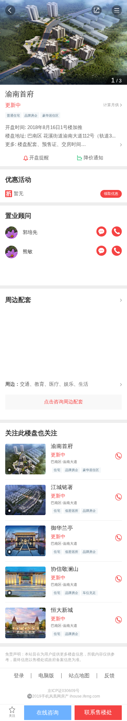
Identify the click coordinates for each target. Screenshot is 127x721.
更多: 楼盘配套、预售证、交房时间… (45, 144)
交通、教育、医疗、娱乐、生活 (46, 384)
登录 (19, 675)
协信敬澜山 (64, 569)
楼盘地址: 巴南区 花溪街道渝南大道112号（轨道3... (60, 135)
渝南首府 (62, 446)
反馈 (109, 675)
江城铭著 (62, 487)
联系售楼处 (98, 712)
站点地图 (79, 675)
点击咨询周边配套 (63, 401)
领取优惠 (111, 193)
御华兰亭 (62, 528)
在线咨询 (47, 713)
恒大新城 (62, 610)
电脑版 (46, 675)
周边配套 (18, 299)
